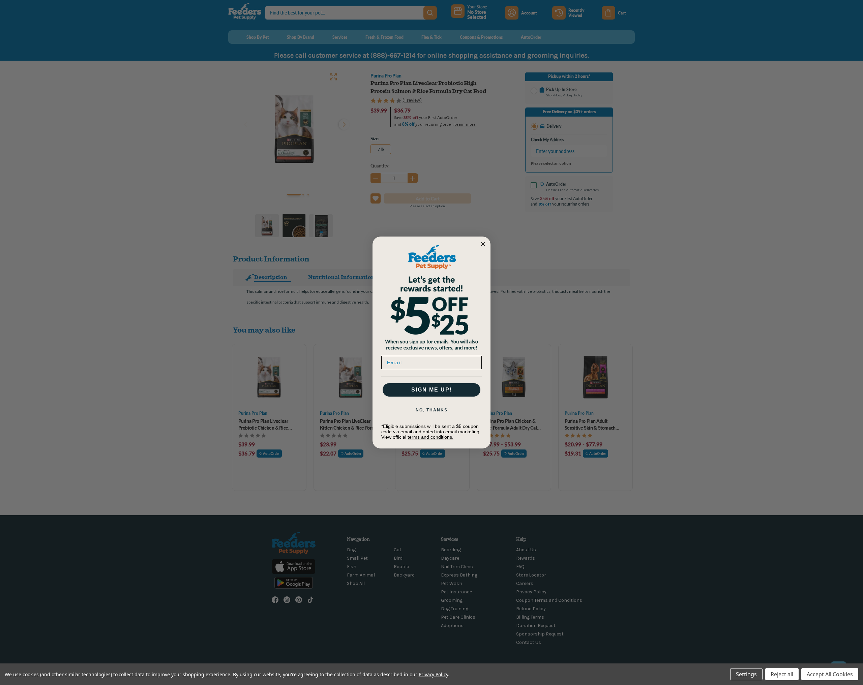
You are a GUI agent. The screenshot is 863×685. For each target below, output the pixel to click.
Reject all (782, 674)
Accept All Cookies (830, 674)
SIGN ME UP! (431, 390)
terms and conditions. (430, 437)
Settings (746, 674)
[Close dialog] (483, 244)
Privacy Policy (433, 674)
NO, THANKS (432, 410)
